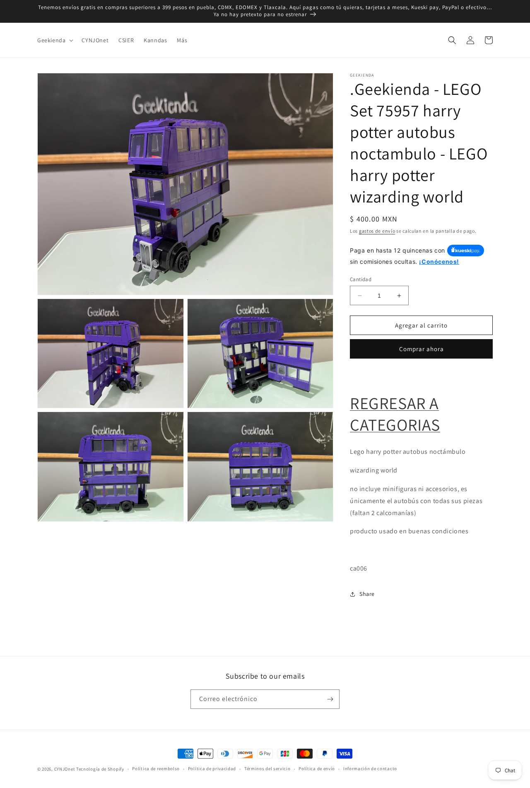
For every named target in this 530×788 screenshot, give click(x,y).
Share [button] (367, 594)
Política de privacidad (212, 768)
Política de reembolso (156, 768)
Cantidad (360, 279)
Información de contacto (370, 768)
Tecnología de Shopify (100, 769)
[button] (54, 40)
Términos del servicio (267, 768)
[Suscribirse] (330, 699)
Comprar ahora (421, 349)
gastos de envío (377, 231)
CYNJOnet (64, 769)
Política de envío (317, 768)
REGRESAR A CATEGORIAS (395, 413)
